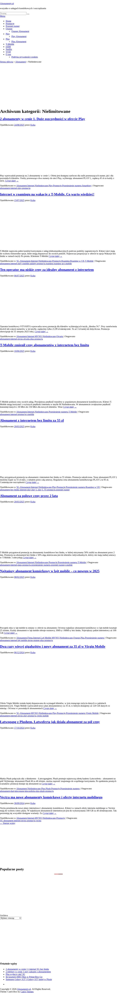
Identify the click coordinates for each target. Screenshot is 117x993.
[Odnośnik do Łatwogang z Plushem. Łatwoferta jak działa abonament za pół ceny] (45, 774)
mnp (20, 565)
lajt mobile (22, 640)
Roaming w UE (77, 261)
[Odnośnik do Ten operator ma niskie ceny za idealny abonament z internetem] (45, 321)
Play (8, 34)
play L (34, 490)
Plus (8, 39)
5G (17, 261)
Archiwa (4, 915)
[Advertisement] (58, 84)
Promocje (10, 23)
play (19, 188)
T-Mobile (10, 44)
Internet (30, 185)
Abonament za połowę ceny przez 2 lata (29, 496)
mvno (20, 339)
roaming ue (59, 263)
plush (42, 791)
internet (13, 188)
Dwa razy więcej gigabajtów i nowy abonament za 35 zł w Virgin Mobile (52, 646)
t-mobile (68, 263)
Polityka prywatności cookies (24, 57)
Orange (9, 29)
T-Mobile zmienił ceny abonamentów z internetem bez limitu (44, 345)
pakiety (33, 263)
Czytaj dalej (12, 181)
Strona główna (6, 62)
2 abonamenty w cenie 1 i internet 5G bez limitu (27, 969)
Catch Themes (27, 991)
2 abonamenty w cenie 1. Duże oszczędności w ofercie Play (42, 119)
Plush (48, 788)
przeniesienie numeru (40, 565)
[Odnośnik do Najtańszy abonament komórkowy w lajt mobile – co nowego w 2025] (45, 623)
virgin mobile (43, 716)
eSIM (8, 46)
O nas (8, 54)
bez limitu (14, 490)
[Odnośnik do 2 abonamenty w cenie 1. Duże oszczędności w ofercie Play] (45, 171)
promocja (26, 188)
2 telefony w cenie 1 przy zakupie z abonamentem (28, 971)
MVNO (38, 336)
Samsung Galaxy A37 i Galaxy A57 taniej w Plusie (29, 979)
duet (12, 791)
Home (8, 21)
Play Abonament (18, 36)
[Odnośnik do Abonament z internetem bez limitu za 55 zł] (45, 472)
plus (32, 339)
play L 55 (42, 490)
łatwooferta (30, 791)
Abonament (20, 62)
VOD (8, 52)
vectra (38, 820)
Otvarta (59, 336)
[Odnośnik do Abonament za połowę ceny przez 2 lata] (45, 547)
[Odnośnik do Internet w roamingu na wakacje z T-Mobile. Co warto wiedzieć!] (45, 246)
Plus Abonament (18, 41)
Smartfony (86, 185)
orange (36, 640)
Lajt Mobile (46, 638)
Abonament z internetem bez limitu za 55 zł (32, 420)
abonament (5, 188)
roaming (49, 263)
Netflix (9, 49)
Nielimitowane (41, 185)
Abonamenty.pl (7, 3)
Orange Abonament (20, 31)
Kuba (32, 125)
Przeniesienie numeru (71, 185)
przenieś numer (63, 490)
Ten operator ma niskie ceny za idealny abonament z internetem (47, 269)
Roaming (65, 261)
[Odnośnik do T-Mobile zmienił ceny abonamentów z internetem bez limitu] (45, 397)
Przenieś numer (13, 26)
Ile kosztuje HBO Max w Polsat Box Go (24, 977)
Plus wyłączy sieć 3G (15, 974)
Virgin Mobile (92, 713)
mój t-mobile (23, 263)
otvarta (26, 339)
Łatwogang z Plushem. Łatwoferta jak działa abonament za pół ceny (50, 722)
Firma (30, 638)
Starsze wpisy (7, 823)
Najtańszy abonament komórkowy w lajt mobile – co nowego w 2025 (49, 571)
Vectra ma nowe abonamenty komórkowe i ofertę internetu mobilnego (51, 797)
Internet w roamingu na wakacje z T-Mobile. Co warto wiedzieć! (47, 194)
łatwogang (19, 791)
